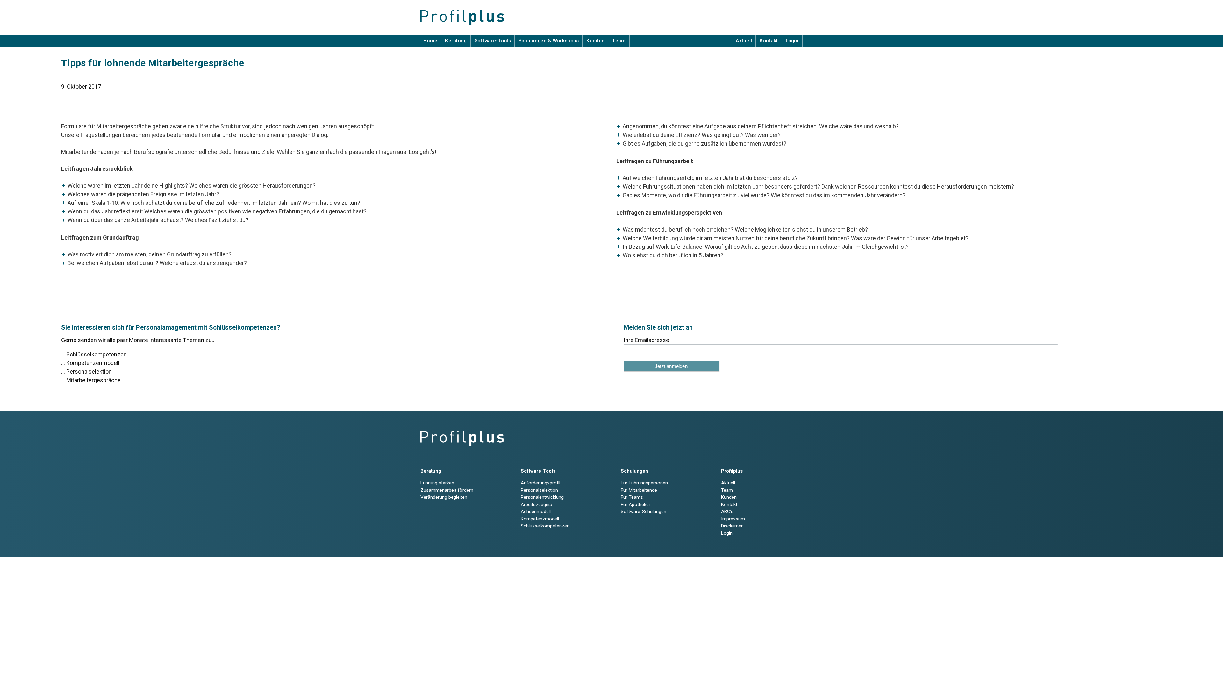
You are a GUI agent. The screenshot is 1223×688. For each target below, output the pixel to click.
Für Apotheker (635, 504)
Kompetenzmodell (540, 519)
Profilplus (732, 471)
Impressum (733, 519)
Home (430, 41)
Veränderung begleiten (443, 497)
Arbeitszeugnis (536, 504)
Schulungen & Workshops (549, 41)
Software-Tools (493, 41)
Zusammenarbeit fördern (446, 490)
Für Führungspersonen (644, 483)
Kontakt (769, 41)
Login (792, 41)
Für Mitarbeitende (639, 490)
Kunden (595, 41)
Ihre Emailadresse (646, 340)
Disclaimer (732, 526)
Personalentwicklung (542, 497)
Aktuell (744, 41)
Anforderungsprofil (540, 483)
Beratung (456, 41)
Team (619, 41)
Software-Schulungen (643, 511)
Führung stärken (437, 483)
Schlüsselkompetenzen (545, 526)
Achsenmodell (536, 511)
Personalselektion (539, 490)
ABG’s (727, 511)
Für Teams (632, 497)
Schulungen (634, 471)
